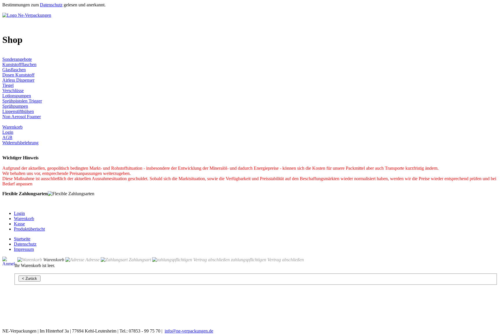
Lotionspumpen (16, 95)
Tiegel (8, 85)
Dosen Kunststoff (18, 74)
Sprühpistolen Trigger (22, 100)
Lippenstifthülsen (18, 111)
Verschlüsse (13, 90)
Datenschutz (51, 4)
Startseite (22, 238)
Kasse (19, 223)
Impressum (24, 249)
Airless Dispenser (18, 80)
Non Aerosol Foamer (21, 116)
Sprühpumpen (15, 106)
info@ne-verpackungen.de (189, 330)
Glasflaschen (14, 69)
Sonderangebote (17, 59)
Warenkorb (12, 127)
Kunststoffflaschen (19, 64)
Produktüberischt (29, 229)
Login (7, 132)
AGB (7, 137)
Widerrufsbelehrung (20, 142)
